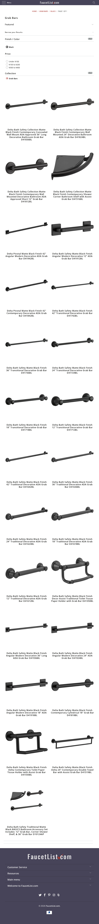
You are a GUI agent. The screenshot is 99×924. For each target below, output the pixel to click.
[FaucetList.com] (49, 2)
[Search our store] (94, 2)
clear (90, 39)
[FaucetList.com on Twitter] (40, 895)
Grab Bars (13, 78)
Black (11, 47)
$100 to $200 (14, 64)
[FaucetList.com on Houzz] (59, 895)
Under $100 (13, 61)
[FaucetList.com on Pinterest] (49, 895)
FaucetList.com (53, 906)
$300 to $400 (14, 67)
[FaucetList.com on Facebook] (45, 895)
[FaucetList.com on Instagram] (54, 895)
